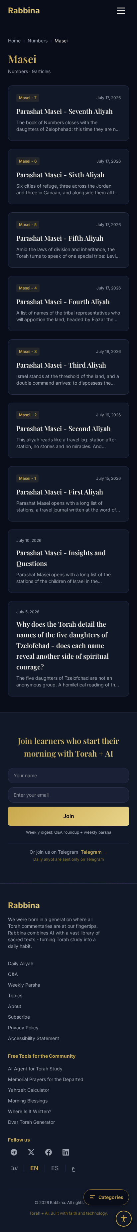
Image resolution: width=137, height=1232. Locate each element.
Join (68, 816)
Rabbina (24, 10)
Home (14, 40)
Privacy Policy (23, 1027)
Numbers (38, 40)
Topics (15, 995)
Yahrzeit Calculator (28, 1090)
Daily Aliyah (20, 963)
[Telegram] (14, 1152)
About (14, 1006)
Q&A (13, 974)
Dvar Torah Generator (31, 1122)
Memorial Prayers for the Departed (45, 1079)
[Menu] (121, 11)
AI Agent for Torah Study (35, 1068)
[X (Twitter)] (31, 1152)
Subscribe (19, 1017)
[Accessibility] (124, 1219)
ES (55, 1168)
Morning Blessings (28, 1100)
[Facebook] (49, 1152)
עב (14, 1168)
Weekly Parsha (24, 985)
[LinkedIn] (66, 1152)
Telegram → (94, 852)
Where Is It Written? (29, 1111)
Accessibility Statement (33, 1038)
